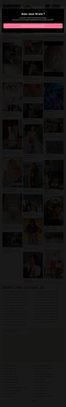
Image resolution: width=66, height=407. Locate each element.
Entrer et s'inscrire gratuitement (33, 26)
